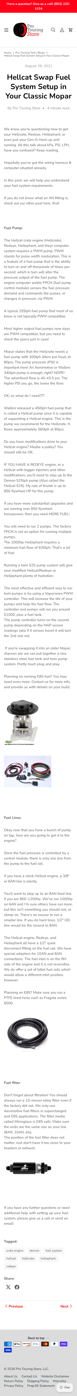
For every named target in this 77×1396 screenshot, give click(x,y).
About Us (11, 1376)
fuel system (54, 1250)
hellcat (11, 1258)
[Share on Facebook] (17, 1287)
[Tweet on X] (8, 1287)
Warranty (59, 1381)
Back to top (36, 1338)
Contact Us (29, 1376)
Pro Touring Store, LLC (32, 1369)
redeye (11, 1266)
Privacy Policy (13, 1386)
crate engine (14, 1250)
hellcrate (28, 1258)
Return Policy (13, 1381)
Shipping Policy (38, 1381)
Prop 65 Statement (41, 1386)
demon (34, 1250)
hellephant (48, 1258)
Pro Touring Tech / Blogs (30, 52)
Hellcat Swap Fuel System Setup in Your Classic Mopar (36, 55)
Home (7, 52)
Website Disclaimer (55, 1376)
